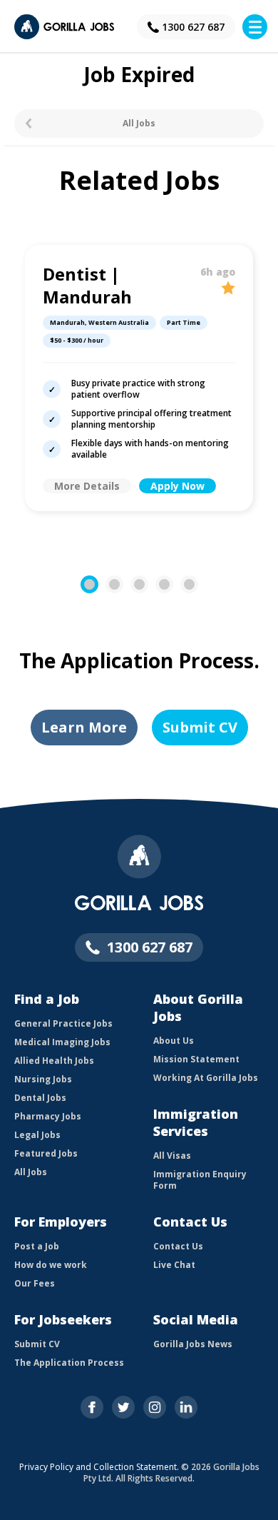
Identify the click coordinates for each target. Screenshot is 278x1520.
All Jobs (139, 123)
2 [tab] (121, 584)
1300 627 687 (193, 27)
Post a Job (36, 1246)
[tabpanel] (139, 378)
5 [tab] (196, 584)
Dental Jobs (40, 1098)
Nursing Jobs (43, 1079)
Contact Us (178, 1246)
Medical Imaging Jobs (62, 1042)
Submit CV (200, 727)
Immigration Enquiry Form (200, 1180)
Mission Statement (196, 1059)
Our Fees (34, 1283)
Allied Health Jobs (54, 1061)
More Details (87, 486)
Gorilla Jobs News (192, 1344)
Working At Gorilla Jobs (205, 1078)
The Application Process (69, 1363)
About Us (173, 1041)
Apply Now (177, 486)
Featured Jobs (46, 1153)
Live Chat (174, 1265)
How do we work (50, 1265)
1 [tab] (96, 584)
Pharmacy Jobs (47, 1116)
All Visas (172, 1155)
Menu (254, 26)
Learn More (84, 727)
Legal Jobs (37, 1135)
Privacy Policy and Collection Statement (98, 1467)
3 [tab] (146, 584)
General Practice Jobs (63, 1023)
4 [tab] (171, 584)
